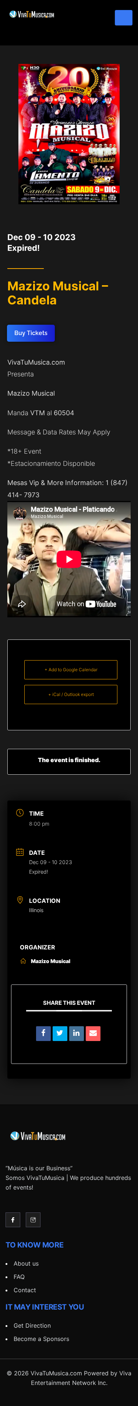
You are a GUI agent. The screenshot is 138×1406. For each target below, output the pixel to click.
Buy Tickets (30, 333)
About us (26, 1263)
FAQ (19, 1276)
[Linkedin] (76, 1033)
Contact (25, 1290)
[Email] (93, 1033)
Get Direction (32, 1325)
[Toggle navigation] (123, 17)
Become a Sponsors (41, 1338)
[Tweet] (60, 1033)
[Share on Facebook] (43, 1033)
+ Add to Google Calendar (71, 669)
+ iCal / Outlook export (71, 694)
